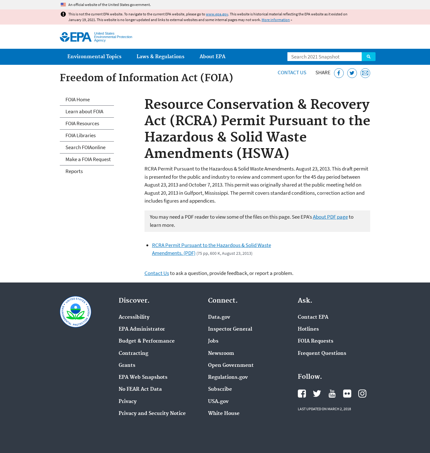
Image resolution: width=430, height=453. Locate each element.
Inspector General (230, 329)
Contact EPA (313, 317)
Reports (74, 171)
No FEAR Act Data (140, 389)
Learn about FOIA (84, 111)
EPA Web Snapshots (143, 377)
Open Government (231, 365)
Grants (127, 365)
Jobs (213, 341)
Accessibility (134, 317)
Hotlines (308, 329)
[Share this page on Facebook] (339, 73)
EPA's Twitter (317, 393)
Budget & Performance (147, 341)
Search (369, 56)
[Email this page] (365, 73)
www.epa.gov (217, 14)
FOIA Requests (315, 341)
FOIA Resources (82, 123)
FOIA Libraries (80, 135)
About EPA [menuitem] (212, 57)
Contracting (133, 353)
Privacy (128, 402)
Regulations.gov (228, 377)
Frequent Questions (322, 353)
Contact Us (292, 72)
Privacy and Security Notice (152, 414)
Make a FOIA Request (88, 159)
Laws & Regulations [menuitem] (160, 57)
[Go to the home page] (76, 37)
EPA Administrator (142, 329)
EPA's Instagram (362, 393)
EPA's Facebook (302, 393)
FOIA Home (77, 99)
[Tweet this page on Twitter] (352, 73)
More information (276, 19)
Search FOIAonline (85, 147)
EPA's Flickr (347, 393)
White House (224, 414)
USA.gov (218, 402)
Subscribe (220, 389)
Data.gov (219, 317)
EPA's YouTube (332, 393)
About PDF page (330, 216)
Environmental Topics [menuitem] (94, 57)
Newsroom (221, 353)
